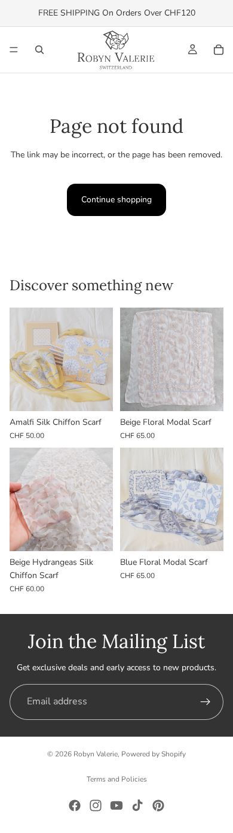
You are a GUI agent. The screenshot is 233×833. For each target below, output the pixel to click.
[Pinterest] (158, 805)
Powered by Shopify (153, 754)
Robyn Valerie (95, 754)
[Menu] (13, 49)
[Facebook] (75, 805)
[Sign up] (205, 702)
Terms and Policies (117, 779)
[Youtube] (116, 805)
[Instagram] (95, 805)
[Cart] (219, 50)
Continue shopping (116, 199)
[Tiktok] (137, 805)
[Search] (39, 50)
